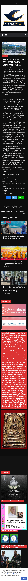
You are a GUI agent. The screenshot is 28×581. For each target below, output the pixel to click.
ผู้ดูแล (12, 67)
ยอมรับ (24, 578)
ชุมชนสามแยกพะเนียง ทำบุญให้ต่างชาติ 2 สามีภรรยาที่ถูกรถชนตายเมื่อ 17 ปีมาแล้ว (14, 207)
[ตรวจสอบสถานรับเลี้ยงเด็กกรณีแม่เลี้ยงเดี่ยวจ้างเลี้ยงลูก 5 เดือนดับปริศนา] (14, 221)
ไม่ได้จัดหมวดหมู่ (5, 55)
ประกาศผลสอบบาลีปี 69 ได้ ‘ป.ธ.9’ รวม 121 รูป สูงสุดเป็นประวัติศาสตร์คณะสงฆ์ (13, 263)
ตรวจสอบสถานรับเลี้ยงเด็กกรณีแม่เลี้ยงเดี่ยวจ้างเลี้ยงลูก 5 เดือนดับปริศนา (13, 237)
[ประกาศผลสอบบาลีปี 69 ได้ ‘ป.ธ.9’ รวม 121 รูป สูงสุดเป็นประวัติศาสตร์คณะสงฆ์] (14, 247)
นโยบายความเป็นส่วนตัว (12, 574)
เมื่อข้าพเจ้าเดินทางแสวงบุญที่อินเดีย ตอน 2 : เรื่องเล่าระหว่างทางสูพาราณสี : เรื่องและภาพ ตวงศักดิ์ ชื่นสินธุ (14, 289)
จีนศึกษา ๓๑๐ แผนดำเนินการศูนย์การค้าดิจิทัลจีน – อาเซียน (13, 212)
